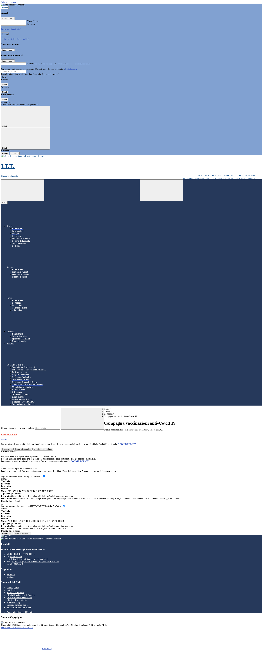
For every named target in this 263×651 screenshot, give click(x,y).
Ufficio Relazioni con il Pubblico (21, 595)
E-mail (30, 63)
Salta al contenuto (8, 2)
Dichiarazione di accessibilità (19, 597)
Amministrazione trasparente (19, 607)
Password (31, 24)
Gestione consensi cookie (17, 605)
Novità (107, 411)
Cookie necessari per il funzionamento (18, 468)
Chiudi (4, 84)
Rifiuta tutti (23, 449)
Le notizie (108, 414)
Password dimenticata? (11, 29)
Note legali (11, 590)
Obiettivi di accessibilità (17, 600)
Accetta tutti (43, 449)
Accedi (5, 7)
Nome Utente (33, 21)
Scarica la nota (9, 434)
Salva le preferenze (22, 534)
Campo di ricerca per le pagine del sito (17, 428)
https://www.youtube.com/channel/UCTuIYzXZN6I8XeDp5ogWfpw (31, 506)
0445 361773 (16, 556)
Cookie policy (13, 587)
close (4, 203)
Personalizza (7, 449)
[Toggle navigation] (22, 190)
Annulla (5, 153)
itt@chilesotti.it (30, 559)
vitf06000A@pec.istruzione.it (35, 561)
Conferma (14, 153)
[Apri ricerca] (161, 190)
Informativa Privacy (15, 592)
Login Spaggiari (71, 69)
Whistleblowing (13, 602)
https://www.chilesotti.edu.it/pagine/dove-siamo (22, 476)
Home (106, 409)
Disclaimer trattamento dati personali (17, 627)
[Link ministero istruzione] (13, 5)
